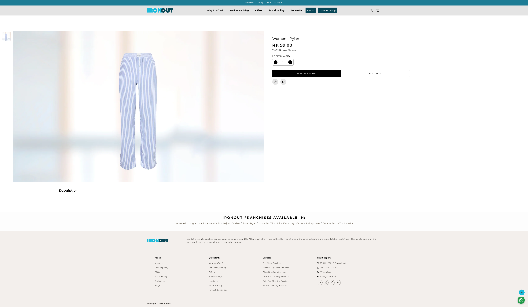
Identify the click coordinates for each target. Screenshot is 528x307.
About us (159, 263)
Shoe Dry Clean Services (274, 272)
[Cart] (378, 10)
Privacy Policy (215, 285)
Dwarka (348, 223)
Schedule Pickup (328, 10)
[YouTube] (338, 283)
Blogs (157, 285)
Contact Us (160, 281)
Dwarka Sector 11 (332, 223)
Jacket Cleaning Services (275, 285)
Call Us (310, 10)
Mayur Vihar (297, 223)
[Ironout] (160, 10)
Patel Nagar (249, 223)
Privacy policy (161, 267)
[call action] (521, 292)
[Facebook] (320, 283)
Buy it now (375, 73)
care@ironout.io (328, 276)
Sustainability (277, 10)
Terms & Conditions (218, 290)
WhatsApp (325, 272)
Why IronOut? (215, 10)
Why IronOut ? (216, 263)
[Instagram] (275, 82)
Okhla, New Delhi (211, 223)
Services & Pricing (239, 10)
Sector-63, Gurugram (187, 223)
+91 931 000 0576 (328, 267)
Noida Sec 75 (266, 223)
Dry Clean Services (272, 263)
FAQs (157, 272)
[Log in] (371, 10)
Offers (258, 10)
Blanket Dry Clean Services (276, 267)
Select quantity (281, 56)
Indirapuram (313, 223)
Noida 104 (281, 223)
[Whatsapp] (283, 82)
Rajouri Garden (231, 223)
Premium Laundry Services (276, 276)
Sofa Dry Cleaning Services (276, 281)
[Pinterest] (332, 283)
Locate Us (296, 10)
